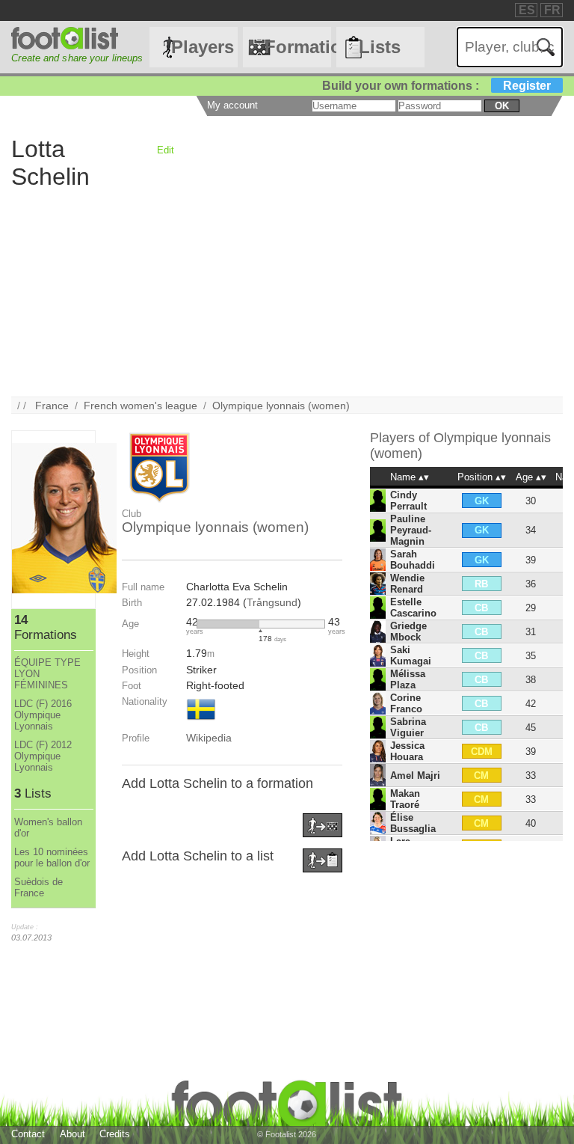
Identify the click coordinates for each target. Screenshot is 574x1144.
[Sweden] (201, 721)
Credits (114, 1134)
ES (527, 10)
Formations (297, 47)
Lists (380, 47)
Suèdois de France (38, 887)
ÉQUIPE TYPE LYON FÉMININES (47, 674)
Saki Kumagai (410, 655)
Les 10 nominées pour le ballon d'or (52, 857)
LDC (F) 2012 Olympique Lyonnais (43, 756)
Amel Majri (415, 775)
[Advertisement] (286, 292)
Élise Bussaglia (413, 823)
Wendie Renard (407, 583)
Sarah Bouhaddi (412, 559)
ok (502, 105)
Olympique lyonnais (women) (281, 406)
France (52, 406)
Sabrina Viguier (408, 727)
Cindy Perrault (408, 500)
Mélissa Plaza (407, 679)
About (72, 1134)
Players (202, 47)
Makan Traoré (405, 799)
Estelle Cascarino (413, 607)
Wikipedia (209, 738)
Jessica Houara (407, 751)
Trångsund (272, 602)
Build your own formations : (436, 85)
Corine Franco (406, 703)
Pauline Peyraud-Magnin (410, 530)
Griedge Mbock (408, 631)
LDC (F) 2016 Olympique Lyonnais (43, 715)
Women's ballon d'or (48, 827)
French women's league (140, 406)
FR (552, 10)
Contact (28, 1134)
